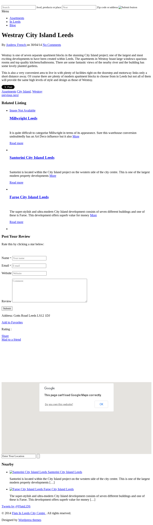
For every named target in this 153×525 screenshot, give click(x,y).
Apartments (17, 18)
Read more (16, 143)
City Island (24, 91)
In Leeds (15, 21)
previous (7, 95)
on (28, 44)
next (16, 95)
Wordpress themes (29, 520)
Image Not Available (22, 110)
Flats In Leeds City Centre (29, 513)
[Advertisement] (76, 361)
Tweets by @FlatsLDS (16, 506)
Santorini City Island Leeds (32, 157)
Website (7, 273)
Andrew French (16, 44)
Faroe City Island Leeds (29, 197)
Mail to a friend (11, 339)
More (76, 136)
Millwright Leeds (23, 118)
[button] (76, 416)
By (4, 44)
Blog (13, 25)
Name (6, 258)
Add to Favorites (12, 322)
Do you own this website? (59, 404)
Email (6, 265)
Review (6, 301)
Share (5, 336)
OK (101, 404)
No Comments (52, 44)
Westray (37, 91)
